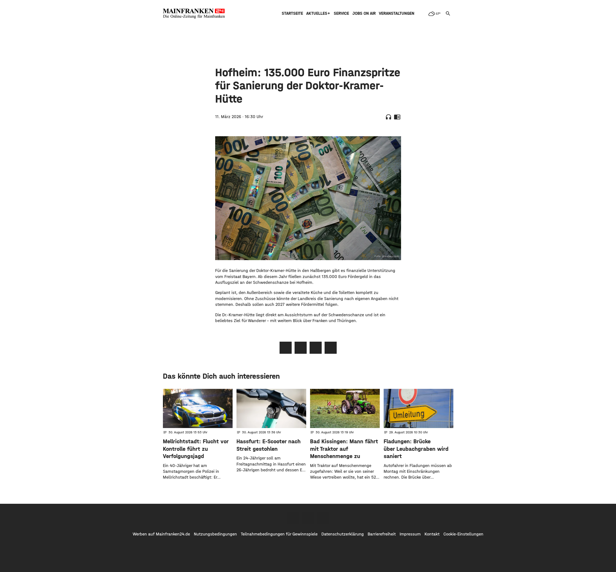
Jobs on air (364, 13)
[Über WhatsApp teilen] (316, 348)
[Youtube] (323, 518)
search (448, 13)
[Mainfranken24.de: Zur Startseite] (194, 13)
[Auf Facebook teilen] (286, 348)
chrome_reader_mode (397, 116)
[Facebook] (293, 518)
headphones (388, 116)
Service (341, 13)
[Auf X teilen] (301, 348)
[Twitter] (308, 518)
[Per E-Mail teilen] (331, 348)
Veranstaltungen (396, 13)
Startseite (292, 13)
